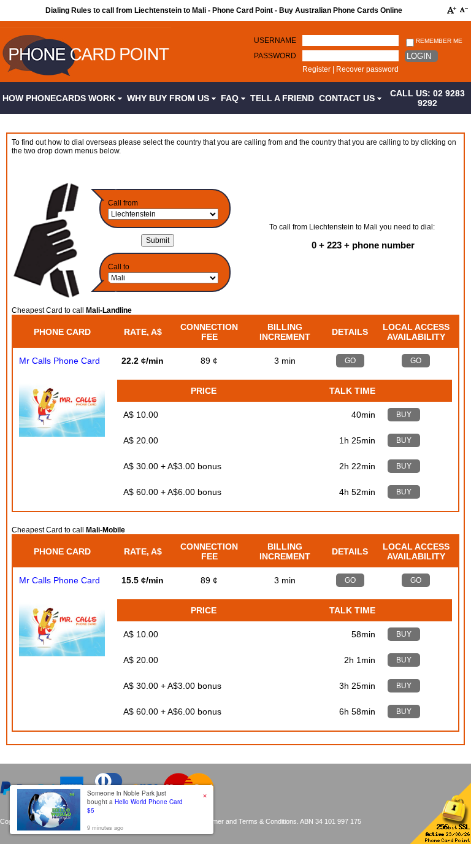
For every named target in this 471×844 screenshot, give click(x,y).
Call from (123, 203)
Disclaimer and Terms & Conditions (245, 821)
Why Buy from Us (169, 98)
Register (316, 69)
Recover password (367, 69)
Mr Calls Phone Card (59, 361)
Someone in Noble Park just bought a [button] (135, 802)
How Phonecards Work (60, 98)
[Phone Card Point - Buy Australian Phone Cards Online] (85, 78)
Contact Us (348, 98)
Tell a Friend (282, 98)
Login (419, 56)
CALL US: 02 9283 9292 (427, 98)
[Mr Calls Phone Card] (62, 434)
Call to (118, 267)
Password (275, 56)
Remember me (438, 40)
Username (275, 40)
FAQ (231, 98)
